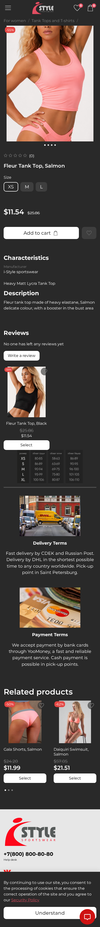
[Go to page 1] (5, 790)
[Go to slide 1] (45, 145)
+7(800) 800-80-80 (28, 854)
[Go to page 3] (12, 790)
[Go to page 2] (8, 790)
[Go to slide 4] (55, 145)
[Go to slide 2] (48, 145)
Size (7, 177)
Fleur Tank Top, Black (26, 423)
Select (26, 445)
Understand (50, 913)
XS (11, 187)
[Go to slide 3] (51, 145)
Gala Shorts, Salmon (23, 749)
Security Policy (25, 900)
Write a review (21, 355)
